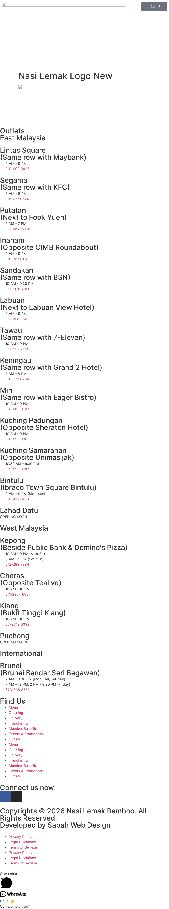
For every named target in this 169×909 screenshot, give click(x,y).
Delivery (15, 718)
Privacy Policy (20, 836)
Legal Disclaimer (22, 842)
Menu (13, 707)
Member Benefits (23, 728)
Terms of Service (23, 847)
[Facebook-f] (5, 796)
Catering (16, 712)
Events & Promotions (26, 734)
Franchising (18, 723)
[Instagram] (16, 796)
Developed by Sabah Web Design (55, 825)
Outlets (15, 739)
